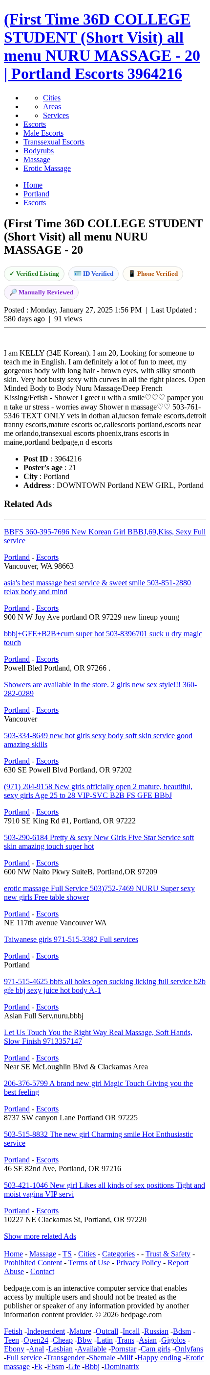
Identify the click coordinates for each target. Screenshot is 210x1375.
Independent (46, 1331)
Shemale (102, 1357)
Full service (24, 1357)
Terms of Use (89, 1262)
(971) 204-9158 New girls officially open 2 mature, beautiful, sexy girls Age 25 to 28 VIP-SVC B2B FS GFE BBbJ (98, 790)
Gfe (74, 1366)
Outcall (107, 1331)
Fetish (13, 1331)
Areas (52, 106)
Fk (38, 1366)
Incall (131, 1331)
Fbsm (55, 1366)
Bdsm (182, 1331)
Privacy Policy (138, 1262)
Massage (36, 159)
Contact (42, 1271)
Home (13, 1254)
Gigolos (173, 1340)
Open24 (35, 1340)
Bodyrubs (38, 150)
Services (56, 115)
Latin (105, 1340)
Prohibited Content (33, 1262)
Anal (36, 1349)
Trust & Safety (168, 1254)
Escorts (34, 124)
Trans (125, 1340)
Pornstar (123, 1349)
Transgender (65, 1357)
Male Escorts (43, 133)
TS (67, 1254)
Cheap (63, 1340)
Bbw (84, 1340)
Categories (118, 1254)
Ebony (14, 1349)
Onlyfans (189, 1349)
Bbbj (92, 1366)
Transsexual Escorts (53, 142)
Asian (148, 1340)
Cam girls (155, 1349)
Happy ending (159, 1357)
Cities (52, 98)
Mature (80, 1331)
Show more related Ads (40, 1236)
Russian (156, 1331)
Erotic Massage (47, 168)
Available (91, 1349)
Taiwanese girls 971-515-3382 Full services (71, 939)
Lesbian (60, 1349)
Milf (126, 1357)
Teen (11, 1340)
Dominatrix (121, 1366)
